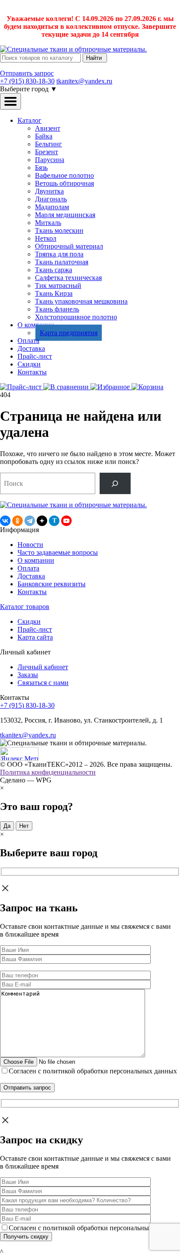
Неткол (45, 238)
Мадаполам (52, 207)
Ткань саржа (53, 269)
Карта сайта (35, 637)
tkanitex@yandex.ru (84, 81)
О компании (35, 560)
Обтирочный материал (69, 246)
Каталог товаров (24, 606)
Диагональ (51, 199)
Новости (30, 544)
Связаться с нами (43, 682)
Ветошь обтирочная (64, 183)
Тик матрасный (58, 285)
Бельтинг (48, 144)
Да (6, 826)
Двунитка (49, 191)
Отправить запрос (27, 73)
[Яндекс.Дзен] (42, 521)
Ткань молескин (59, 230)
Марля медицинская (65, 214)
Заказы (27, 674)
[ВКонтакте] (5, 521)
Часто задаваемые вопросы (57, 552)
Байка (43, 136)
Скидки (29, 364)
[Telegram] (29, 521)
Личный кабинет (42, 667)
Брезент (46, 152)
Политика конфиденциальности (48, 772)
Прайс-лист (34, 356)
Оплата (28, 340)
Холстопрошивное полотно (76, 317)
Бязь (41, 167)
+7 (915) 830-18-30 (27, 81)
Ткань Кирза (54, 293)
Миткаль (48, 222)
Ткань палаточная (61, 262)
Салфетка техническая (68, 277)
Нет (24, 826)
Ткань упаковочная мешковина (81, 301)
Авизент (47, 128)
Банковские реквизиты (51, 584)
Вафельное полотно (64, 175)
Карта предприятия (68, 332)
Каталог (29, 120)
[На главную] (73, 49)
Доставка (31, 348)
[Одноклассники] (17, 521)
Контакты (32, 372)
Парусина (49, 159)
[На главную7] (73, 505)
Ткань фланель (57, 309)
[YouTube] (66, 521)
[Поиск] (115, 483)
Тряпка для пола (59, 254)
